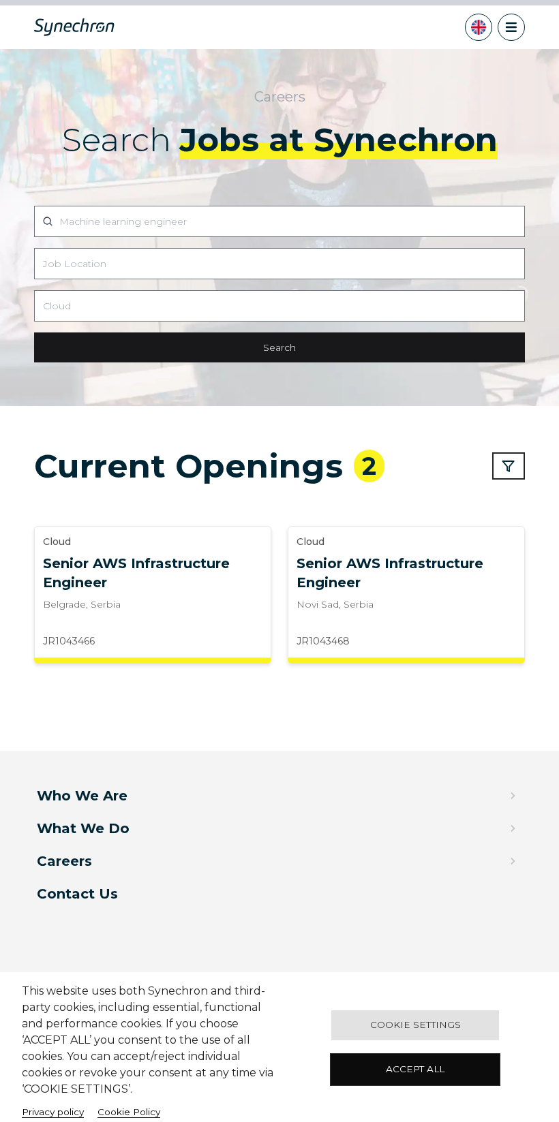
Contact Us (77, 894)
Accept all (415, 1068)
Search (279, 347)
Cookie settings (415, 1024)
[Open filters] (508, 466)
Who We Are (82, 796)
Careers (64, 861)
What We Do (83, 828)
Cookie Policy (128, 1111)
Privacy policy (53, 1111)
